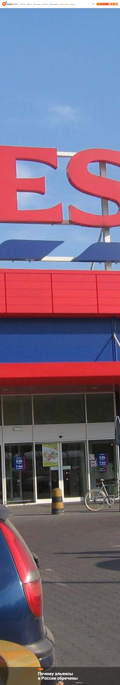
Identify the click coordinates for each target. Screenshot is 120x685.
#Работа (73, 4)
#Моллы (29, 4)
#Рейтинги (45, 4)
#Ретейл (22, 4)
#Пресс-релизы (64, 4)
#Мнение (40, 669)
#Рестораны (36, 4)
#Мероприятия (54, 4)
